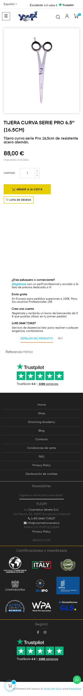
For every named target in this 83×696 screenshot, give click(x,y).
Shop (41, 413)
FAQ (41, 456)
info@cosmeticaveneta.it (43, 523)
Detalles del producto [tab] (37, 338)
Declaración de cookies (41, 474)
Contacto (41, 439)
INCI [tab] (60, 338)
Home (41, 404)
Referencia (14, 352)
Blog (41, 430)
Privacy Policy (41, 465)
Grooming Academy (41, 422)
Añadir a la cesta (29, 189)
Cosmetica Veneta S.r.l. (43, 509)
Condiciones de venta (41, 448)
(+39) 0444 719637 (42, 518)
